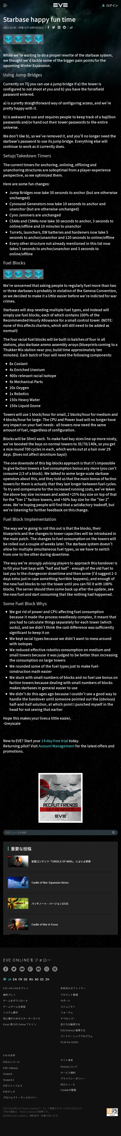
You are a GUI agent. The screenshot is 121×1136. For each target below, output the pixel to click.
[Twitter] (13, 969)
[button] (110, 5)
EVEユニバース (11, 1061)
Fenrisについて (69, 1066)
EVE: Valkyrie (10, 1067)
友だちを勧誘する (70, 1024)
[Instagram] (46, 969)
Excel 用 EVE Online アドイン (19, 1024)
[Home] (60, 8)
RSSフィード (67, 1084)
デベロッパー (67, 1018)
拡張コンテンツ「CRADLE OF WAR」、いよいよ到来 (61, 861)
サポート (65, 1000)
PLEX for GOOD (69, 1042)
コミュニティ (67, 1006)
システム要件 (10, 1012)
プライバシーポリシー (72, 1078)
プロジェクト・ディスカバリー (20, 1097)
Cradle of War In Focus (45, 924)
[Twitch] (30, 969)
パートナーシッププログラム (76, 1036)
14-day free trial (54, 740)
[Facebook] (5, 969)
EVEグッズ (9, 1091)
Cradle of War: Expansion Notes (50, 882)
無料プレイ (9, 994)
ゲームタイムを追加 (14, 1006)
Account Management (56, 745)
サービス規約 (67, 1072)
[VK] (54, 969)
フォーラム (66, 1012)
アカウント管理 (69, 994)
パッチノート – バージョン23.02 (50, 903)
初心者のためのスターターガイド (21, 1018)
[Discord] (38, 969)
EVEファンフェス (13, 1085)
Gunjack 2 (8, 1079)
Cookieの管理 (68, 1090)
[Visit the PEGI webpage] (112, 1112)
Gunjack (7, 1073)
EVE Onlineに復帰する (72, 1030)
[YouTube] (22, 969)
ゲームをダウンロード (15, 1000)
